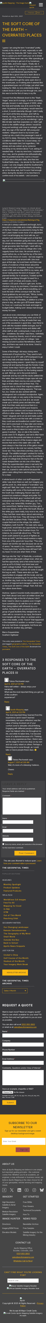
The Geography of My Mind (17, 933)
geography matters (19, 644)
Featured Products (12, 891)
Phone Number (8, 1050)
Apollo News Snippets (14, 946)
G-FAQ (7, 909)
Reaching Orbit (11, 918)
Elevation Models (9, 1232)
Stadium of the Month (14, 961)
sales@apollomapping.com (25, 1027)
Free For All (9, 903)
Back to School (11, 943)
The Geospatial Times (31, 641)
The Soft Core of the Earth (18, 647)
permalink (6, 649)
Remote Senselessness (15, 930)
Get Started (31, 1196)
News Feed (30, 1218)
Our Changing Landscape (16, 927)
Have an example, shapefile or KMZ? (17, 1089)
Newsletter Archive (16, 972)
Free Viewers (28, 1206)
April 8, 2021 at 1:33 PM (14, 684)
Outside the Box (11, 940)
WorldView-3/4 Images (15, 900)
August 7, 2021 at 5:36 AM (18, 762)
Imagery (7, 1196)
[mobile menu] (39, 5)
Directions (6, 1224)
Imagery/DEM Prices (10, 1228)
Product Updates (12, 888)
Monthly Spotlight (12, 884)
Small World (9, 937)
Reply (6, 702)
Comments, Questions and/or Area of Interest (21, 1068)
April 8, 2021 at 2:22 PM (15, 712)
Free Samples (28, 1228)
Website (5, 836)
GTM (6, 912)
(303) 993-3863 (28, 1024)
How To (26, 1214)
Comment (7, 796)
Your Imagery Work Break (16, 964)
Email (5, 827)
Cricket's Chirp (11, 955)
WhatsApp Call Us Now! (23, 1261)
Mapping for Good (12, 906)
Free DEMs (27, 1202)
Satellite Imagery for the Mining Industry (32, 1233)
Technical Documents (32, 1210)
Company (6, 1041)
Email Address (8, 1059)
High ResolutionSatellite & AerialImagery (8, 1205)
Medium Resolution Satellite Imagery (10, 1213)
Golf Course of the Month (16, 958)
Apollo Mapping (17, 709)
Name (5, 818)
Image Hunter (11, 1218)
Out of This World (12, 915)
